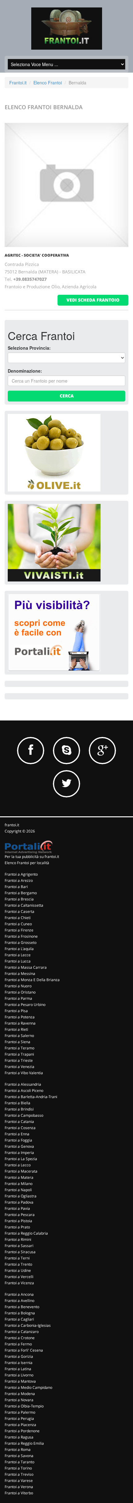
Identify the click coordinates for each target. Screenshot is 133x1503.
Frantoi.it (18, 82)
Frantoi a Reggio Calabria (26, 1233)
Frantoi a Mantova (20, 1381)
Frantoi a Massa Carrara (26, 967)
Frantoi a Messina (20, 973)
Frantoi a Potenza (20, 1017)
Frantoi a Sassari (19, 1245)
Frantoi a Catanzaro (22, 1331)
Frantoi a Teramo (19, 1048)
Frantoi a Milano (18, 1183)
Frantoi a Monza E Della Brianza (32, 979)
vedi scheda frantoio (92, 300)
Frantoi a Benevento (22, 1306)
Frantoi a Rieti (16, 1029)
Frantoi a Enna (17, 1134)
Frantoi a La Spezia (21, 1158)
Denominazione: (25, 371)
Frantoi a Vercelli (19, 1276)
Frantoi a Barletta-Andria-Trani (31, 1096)
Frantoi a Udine (18, 1270)
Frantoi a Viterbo (19, 1493)
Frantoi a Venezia (19, 1066)
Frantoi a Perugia (19, 1418)
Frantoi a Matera (19, 1177)
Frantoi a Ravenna (20, 1023)
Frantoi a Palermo (20, 1412)
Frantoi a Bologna (20, 1313)
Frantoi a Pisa (16, 1010)
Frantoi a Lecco (18, 1165)
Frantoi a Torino (18, 1468)
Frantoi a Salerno (19, 1035)
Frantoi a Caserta (19, 911)
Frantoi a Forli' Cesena (24, 1350)
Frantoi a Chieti (18, 917)
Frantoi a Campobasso (24, 1115)
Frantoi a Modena (20, 1393)
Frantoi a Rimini (18, 1239)
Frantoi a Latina (18, 1368)
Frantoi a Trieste (19, 1060)
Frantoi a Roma (18, 1449)
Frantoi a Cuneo (18, 923)
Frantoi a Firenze (19, 930)
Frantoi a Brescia (19, 899)
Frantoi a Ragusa (19, 1437)
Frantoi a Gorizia (19, 1356)
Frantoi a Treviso (19, 1474)
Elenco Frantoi (47, 82)
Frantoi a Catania (19, 1121)
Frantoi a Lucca (18, 961)
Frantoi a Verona (19, 1486)
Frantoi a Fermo (18, 1344)
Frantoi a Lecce (18, 955)
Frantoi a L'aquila (19, 948)
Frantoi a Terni (17, 1258)
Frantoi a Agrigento (21, 874)
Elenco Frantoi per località (27, 862)
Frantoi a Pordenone (22, 1430)
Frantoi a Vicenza (19, 1282)
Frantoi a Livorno (19, 1375)
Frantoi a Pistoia (18, 1220)
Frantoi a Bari (16, 886)
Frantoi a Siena (17, 1041)
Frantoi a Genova (19, 1146)
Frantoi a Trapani (19, 1054)
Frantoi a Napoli (18, 1189)
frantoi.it (12, 825)
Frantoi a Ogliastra (20, 1196)
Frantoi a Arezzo (19, 880)
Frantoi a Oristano (20, 992)
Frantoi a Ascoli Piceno (24, 1090)
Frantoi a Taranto (19, 1462)
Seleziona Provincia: (29, 348)
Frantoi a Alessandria (23, 1084)
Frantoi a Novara (19, 1399)
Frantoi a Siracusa (20, 1251)
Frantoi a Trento (18, 1264)
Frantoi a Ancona (19, 1294)
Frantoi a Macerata (21, 1171)
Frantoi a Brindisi (19, 1109)
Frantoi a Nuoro (18, 986)
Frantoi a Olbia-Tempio (24, 1406)
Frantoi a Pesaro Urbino (25, 1004)
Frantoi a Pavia (17, 1208)
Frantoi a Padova (19, 1202)
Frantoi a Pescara (20, 1214)
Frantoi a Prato (17, 1227)
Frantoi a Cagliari (19, 1319)
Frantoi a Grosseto (20, 942)
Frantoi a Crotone (20, 1337)
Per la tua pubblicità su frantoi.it (32, 856)
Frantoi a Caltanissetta (24, 905)
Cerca (67, 396)
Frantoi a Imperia (19, 1152)
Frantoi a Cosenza (20, 1127)
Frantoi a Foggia (18, 1140)
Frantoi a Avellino (19, 1300)
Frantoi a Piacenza (20, 1424)
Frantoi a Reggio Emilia (24, 1443)
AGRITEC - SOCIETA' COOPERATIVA (37, 255)
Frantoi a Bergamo (21, 892)
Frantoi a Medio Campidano (28, 1387)
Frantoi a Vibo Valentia (24, 1072)
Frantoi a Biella (17, 1103)
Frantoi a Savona (19, 1455)
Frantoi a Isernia (18, 1362)
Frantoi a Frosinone (21, 936)
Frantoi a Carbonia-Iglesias (28, 1325)
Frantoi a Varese (19, 1480)
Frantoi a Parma (18, 998)
